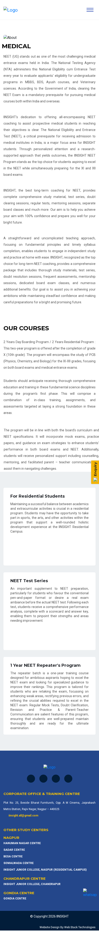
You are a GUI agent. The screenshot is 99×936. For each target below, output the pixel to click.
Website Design (50, 927)
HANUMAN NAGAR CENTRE (22, 843)
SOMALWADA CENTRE (18, 863)
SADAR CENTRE (14, 849)
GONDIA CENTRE (14, 898)
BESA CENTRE (13, 856)
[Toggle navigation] (90, 10)
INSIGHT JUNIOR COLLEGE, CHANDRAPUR (32, 884)
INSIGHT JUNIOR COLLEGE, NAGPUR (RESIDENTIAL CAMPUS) (45, 869)
